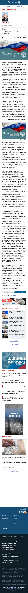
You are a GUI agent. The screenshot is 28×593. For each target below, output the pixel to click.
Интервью (16, 526)
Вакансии (16, 531)
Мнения (3, 525)
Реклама (9, 531)
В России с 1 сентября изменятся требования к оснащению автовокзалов (13, 381)
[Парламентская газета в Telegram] (23, 512)
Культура (15, 518)
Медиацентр (4, 526)
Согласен (14, 591)
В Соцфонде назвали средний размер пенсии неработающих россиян (13, 392)
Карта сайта (23, 536)
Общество (4, 516)
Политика (4, 515)
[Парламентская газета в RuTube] (27, 512)
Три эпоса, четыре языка (8, 467)
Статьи (7, 6)
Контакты (4, 531)
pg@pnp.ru (4, 565)
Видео (3, 521)
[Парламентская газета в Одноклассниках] (25, 512)
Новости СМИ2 (14, 341)
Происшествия (5, 518)
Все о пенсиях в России (9, 9)
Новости (20, 6)
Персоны (15, 523)
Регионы (15, 525)
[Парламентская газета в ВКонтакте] (21, 512)
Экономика (16, 515)
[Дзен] (23, 37)
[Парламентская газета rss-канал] (19, 512)
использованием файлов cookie (14, 588)
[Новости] (18, 37)
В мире (15, 516)
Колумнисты (4, 528)
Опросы (15, 521)
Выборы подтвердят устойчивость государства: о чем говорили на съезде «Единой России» (12, 398)
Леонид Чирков (12, 295)
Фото (3, 523)
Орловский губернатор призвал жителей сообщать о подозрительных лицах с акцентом (14, 375)
